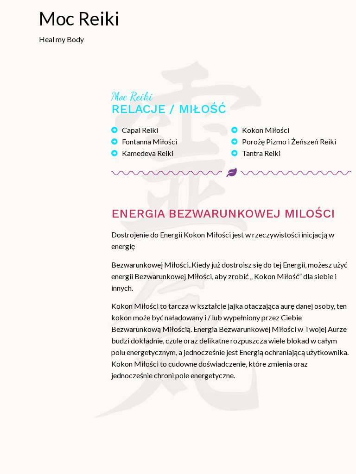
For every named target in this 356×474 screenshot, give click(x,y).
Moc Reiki (79, 18)
